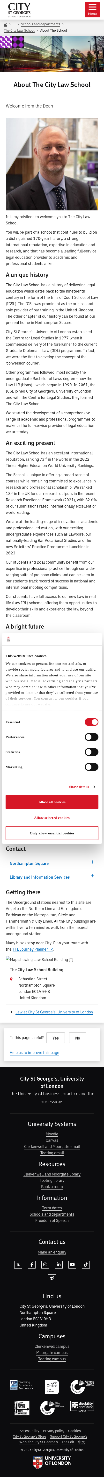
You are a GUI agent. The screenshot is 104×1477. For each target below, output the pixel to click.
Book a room (52, 1186)
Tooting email (52, 1152)
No (77, 1037)
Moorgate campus (52, 1352)
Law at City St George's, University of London (54, 1011)
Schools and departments (40, 24)
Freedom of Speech (52, 1220)
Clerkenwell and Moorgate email (52, 1146)
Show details (79, 787)
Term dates (52, 1207)
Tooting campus (52, 1358)
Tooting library (52, 1180)
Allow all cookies (52, 802)
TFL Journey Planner (30, 949)
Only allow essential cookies (52, 833)
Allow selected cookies (52, 818)
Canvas (52, 1140)
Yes (55, 1037)
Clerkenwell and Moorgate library (52, 1173)
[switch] (91, 737)
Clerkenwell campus (52, 1346)
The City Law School (19, 30)
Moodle (52, 1133)
